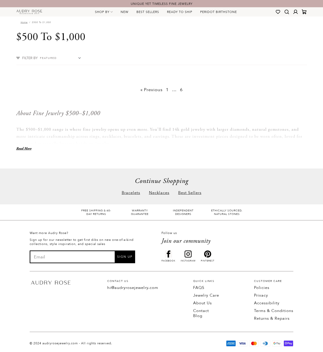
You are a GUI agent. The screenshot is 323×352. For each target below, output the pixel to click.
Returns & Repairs (272, 318)
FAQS (198, 287)
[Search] (286, 12)
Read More (23, 149)
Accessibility (266, 303)
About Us (202, 303)
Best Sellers (147, 12)
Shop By (102, 12)
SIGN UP (124, 257)
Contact (201, 311)
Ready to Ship (179, 12)
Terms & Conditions (273, 311)
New (125, 12)
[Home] (29, 12)
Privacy (261, 295)
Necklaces (159, 193)
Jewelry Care (206, 295)
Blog (197, 316)
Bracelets (131, 193)
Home (24, 22)
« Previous (151, 90)
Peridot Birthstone (218, 12)
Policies (261, 287)
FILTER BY (30, 58)
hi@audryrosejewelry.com (132, 287)
